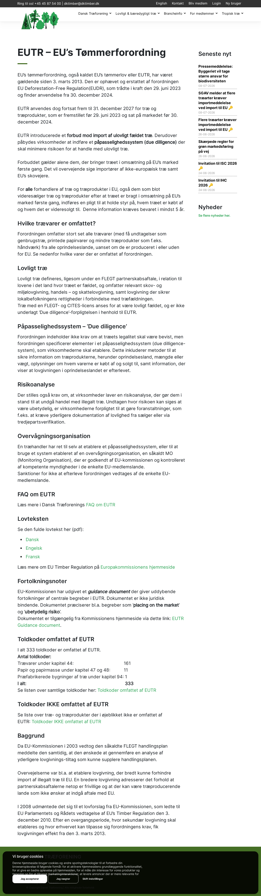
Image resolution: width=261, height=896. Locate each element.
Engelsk (34, 548)
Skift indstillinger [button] (93, 878)
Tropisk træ (231, 13)
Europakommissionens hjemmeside (138, 567)
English (161, 3)
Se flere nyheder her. (214, 215)
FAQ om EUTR (100, 504)
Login (216, 3)
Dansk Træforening (93, 13)
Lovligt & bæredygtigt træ (136, 13)
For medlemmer (202, 13)
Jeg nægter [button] (63, 878)
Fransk (33, 556)
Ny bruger (233, 3)
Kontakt (178, 3)
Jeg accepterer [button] (30, 878)
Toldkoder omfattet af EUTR (126, 690)
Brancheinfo (173, 13)
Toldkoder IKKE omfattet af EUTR (66, 721)
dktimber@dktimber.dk (81, 3)
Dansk (32, 539)
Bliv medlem (198, 3)
